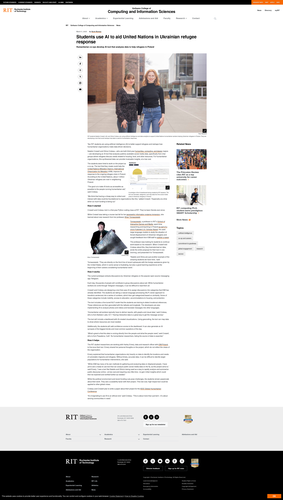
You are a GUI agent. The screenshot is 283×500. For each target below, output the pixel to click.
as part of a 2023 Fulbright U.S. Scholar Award (148, 228)
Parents (37, 2)
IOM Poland (163, 344)
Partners (69, 2)
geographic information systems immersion (143, 214)
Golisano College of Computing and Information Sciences (92, 25)
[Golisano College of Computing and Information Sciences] (81, 417)
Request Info (258, 2)
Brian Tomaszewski (132, 217)
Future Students (9, 2)
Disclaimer (146, 484)
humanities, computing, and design (148, 151)
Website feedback (153, 468)
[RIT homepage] (16, 10)
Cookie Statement (116, 496)
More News (182, 220)
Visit (266, 2)
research (200, 249)
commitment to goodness (187, 243)
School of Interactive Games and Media (147, 222)
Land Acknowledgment (150, 481)
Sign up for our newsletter (155, 424)
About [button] (85, 18)
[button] (215, 18)
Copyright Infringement (189, 486)
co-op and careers (184, 238)
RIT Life (94, 481)
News (259, 10)
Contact (196, 18)
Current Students (25, 2)
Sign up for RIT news (176, 468)
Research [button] (180, 18)
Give (278, 2)
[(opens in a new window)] (145, 417)
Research (95, 476)
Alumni (61, 2)
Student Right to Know (189, 481)
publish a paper (163, 237)
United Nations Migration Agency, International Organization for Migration (106, 170)
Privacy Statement (188, 489)
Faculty (166, 18)
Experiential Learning (123, 18)
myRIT (277, 10)
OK (274, 496)
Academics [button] (100, 18)
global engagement (185, 249)
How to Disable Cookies (134, 496)
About (68, 476)
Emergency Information (150, 486)
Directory (268, 10)
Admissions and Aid (148, 18)
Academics (70, 481)
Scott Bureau (96, 31)
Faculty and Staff (49, 2)
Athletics (95, 485)
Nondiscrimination (187, 484)
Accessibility (147, 489)
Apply (272, 2)
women (181, 254)
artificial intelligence (185, 233)
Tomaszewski (135, 221)
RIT (67, 25)
